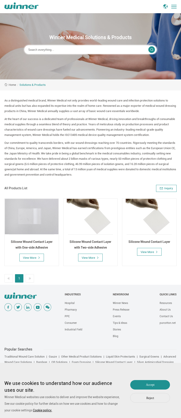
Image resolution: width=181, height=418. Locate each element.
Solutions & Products (32, 84)
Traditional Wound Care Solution (24, 356)
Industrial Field (73, 329)
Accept (150, 384)
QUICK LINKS (168, 294)
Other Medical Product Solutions (81, 356)
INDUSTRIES (73, 294)
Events (117, 316)
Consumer (71, 322)
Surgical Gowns (149, 356)
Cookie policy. (42, 410)
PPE (67, 316)
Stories (117, 329)
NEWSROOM (121, 294)
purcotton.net (168, 322)
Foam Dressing (81, 362)
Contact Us (166, 316)
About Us (165, 309)
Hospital (70, 303)
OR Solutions (59, 362)
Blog (115, 336)
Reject (150, 398)
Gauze (53, 356)
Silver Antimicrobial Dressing (155, 362)
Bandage (41, 362)
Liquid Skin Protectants (120, 356)
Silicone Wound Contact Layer (114, 362)
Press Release (121, 309)
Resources (166, 303)
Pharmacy (71, 309)
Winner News (120, 303)
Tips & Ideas (120, 322)
